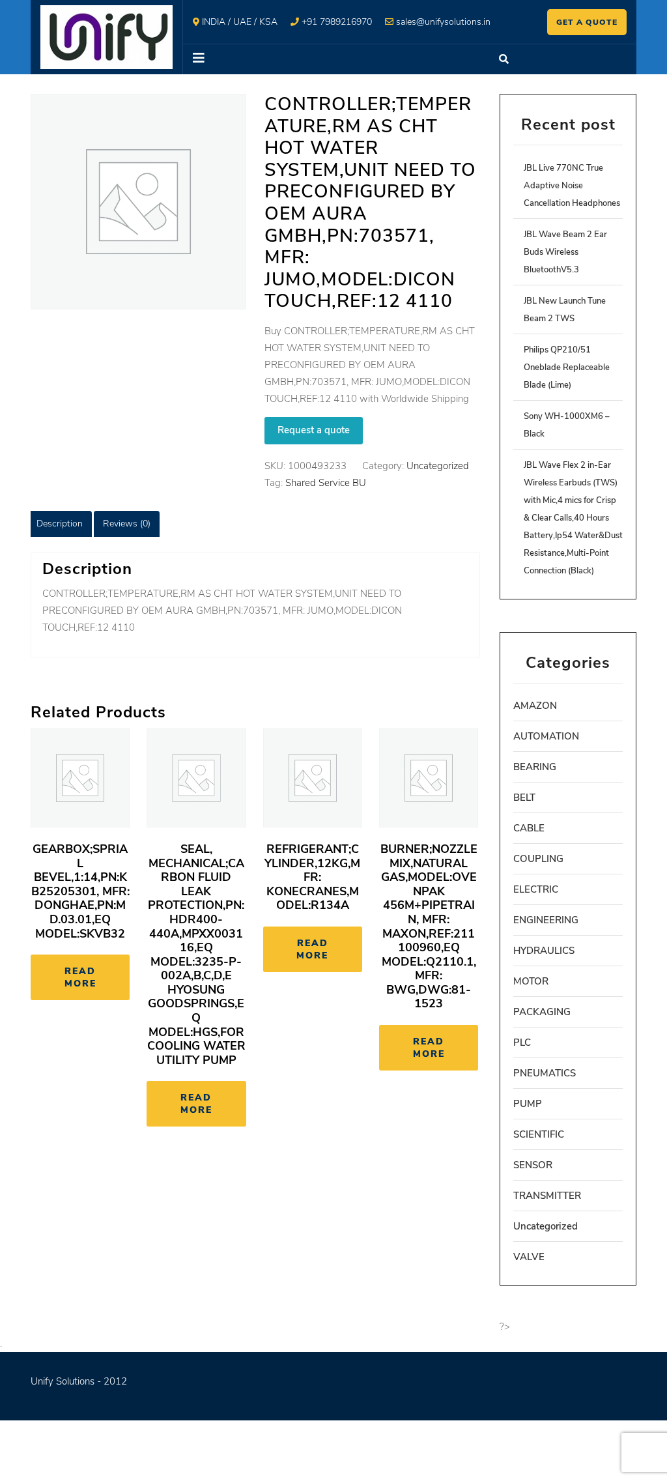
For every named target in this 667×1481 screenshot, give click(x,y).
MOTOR (530, 981)
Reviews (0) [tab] (126, 523)
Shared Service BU (325, 482)
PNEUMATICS (544, 1073)
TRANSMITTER (547, 1195)
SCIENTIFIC (538, 1134)
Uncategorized (437, 465)
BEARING (534, 766)
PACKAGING (542, 1011)
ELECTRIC (535, 889)
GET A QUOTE (586, 22)
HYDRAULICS (544, 950)
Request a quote (313, 430)
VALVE (529, 1256)
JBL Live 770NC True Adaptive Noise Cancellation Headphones (572, 185)
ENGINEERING (545, 920)
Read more (80, 977)
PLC (522, 1042)
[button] (334, 59)
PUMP (527, 1103)
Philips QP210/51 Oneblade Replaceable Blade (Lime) (567, 367)
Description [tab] (59, 523)
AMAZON (535, 705)
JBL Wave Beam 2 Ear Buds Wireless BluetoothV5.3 (565, 252)
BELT (524, 797)
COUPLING (538, 858)
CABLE (529, 828)
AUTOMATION (546, 736)
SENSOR (532, 1165)
